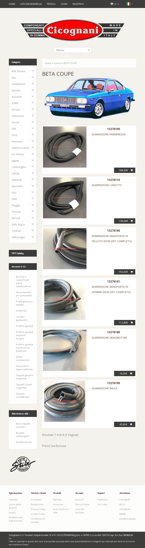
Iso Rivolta (18, 154)
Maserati (17, 179)
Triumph (16, 231)
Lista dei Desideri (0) (31, 3)
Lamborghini (19, 167)
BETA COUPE (70, 63)
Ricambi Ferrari (24, 442)
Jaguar (15, 160)
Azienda (13, 499)
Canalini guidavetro (22, 318)
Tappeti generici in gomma (24, 377)
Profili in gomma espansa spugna (24, 335)
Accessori (58, 504)
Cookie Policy (38, 514)
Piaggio (16, 205)
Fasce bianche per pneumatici (24, 294)
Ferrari (15, 122)
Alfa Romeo (18, 71)
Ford (14, 135)
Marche (57, 499)
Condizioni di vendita (38, 520)
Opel (14, 199)
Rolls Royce (18, 224)
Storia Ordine (82, 504)
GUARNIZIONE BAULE (104, 388)
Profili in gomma (24, 326)
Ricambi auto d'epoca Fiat (16, 519)
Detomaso (18, 116)
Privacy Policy (38, 509)
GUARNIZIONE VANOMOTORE (109, 337)
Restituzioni (37, 504)
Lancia (15, 173)
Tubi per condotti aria (22, 395)
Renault (16, 218)
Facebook (102, 499)
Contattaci (36, 499)
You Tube (102, 504)
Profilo (51, 3)
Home (12, 3)
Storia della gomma (15, 506)
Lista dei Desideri (79, 511)
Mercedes (17, 186)
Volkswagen (18, 237)
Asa (14, 77)
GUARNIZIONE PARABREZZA (108, 134)
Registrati (78, 3)
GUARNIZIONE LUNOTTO (107, 185)
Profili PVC (21, 310)
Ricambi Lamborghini (22, 434)
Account (79, 499)
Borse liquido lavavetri (23, 425)
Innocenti (17, 141)
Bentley (16, 90)
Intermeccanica (20, 148)
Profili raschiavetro (23, 358)
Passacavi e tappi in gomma (24, 367)
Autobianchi (18, 84)
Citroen (16, 109)
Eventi (12, 512)
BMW (15, 103)
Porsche (16, 211)
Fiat (14, 128)
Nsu (14, 192)
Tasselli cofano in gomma (24, 386)
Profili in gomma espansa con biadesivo (24, 347)
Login (64, 3)
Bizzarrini (17, 96)
